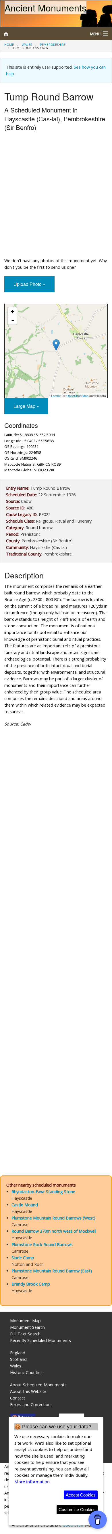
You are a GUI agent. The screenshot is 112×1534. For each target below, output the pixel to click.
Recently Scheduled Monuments (40, 1340)
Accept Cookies (81, 1495)
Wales (27, 44)
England (17, 1352)
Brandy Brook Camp (30, 1284)
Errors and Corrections (31, 1404)
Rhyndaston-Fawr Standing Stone (43, 1191)
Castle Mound (24, 1204)
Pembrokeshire (52, 44)
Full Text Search (25, 1334)
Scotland (18, 1359)
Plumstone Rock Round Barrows (42, 1244)
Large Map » (26, 406)
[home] (42, 33)
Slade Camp (22, 1257)
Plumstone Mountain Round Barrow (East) (51, 1271)
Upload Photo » (29, 284)
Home (9, 44)
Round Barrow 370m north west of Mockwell (53, 1231)
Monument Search (27, 1327)
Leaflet (56, 395)
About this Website (28, 1391)
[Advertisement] (56, 196)
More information (32, 1481)
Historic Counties (26, 1372)
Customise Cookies (77, 1509)
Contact (17, 1398)
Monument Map (25, 1320)
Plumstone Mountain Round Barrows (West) (53, 1218)
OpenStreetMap (77, 395)
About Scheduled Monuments (38, 1384)
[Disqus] (56, 934)
